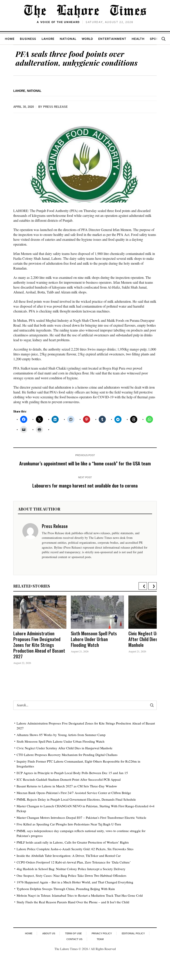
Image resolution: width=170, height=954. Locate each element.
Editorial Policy (133, 933)
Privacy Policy (102, 933)
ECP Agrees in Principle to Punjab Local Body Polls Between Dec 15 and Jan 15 (72, 773)
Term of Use (73, 933)
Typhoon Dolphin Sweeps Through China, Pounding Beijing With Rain (66, 889)
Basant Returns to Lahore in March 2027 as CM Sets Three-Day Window (67, 786)
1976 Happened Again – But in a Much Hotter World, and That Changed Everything (75, 882)
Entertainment (112, 38)
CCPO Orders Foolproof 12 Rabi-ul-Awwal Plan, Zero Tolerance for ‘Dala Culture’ (74, 862)
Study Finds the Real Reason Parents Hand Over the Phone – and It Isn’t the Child (73, 902)
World (87, 38)
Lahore (48, 38)
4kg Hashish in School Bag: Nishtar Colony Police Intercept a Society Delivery (71, 869)
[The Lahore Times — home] (85, 11)
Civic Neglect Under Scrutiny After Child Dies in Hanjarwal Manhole (64, 748)
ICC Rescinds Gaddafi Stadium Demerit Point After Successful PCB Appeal (69, 779)
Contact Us (74, 939)
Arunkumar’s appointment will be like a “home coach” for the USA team (85, 463)
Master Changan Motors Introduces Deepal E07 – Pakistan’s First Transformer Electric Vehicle (81, 817)
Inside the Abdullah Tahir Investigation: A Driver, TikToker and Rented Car (69, 855)
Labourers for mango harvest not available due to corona (85, 485)
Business (28, 38)
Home (10, 38)
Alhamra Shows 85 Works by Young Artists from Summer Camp (61, 734)
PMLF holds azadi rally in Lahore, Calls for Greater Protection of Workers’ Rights (73, 842)
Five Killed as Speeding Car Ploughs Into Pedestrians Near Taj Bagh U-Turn (69, 824)
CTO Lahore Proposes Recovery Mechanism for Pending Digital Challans (67, 754)
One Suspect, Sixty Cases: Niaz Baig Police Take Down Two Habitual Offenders (71, 875)
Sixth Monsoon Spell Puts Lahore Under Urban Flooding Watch (94, 639)
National (68, 38)
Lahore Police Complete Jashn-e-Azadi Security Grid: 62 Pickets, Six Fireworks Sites (75, 849)
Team (100, 939)
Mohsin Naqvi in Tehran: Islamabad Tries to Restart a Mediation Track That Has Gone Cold (80, 895)
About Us (48, 933)
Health (138, 38)
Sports (156, 38)
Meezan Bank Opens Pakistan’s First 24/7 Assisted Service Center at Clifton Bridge (74, 792)
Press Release (55, 106)
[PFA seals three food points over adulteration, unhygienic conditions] (85, 162)
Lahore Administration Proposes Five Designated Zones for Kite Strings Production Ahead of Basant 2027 (39, 645)
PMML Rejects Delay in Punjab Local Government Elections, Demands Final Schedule (76, 799)
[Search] (163, 39)
